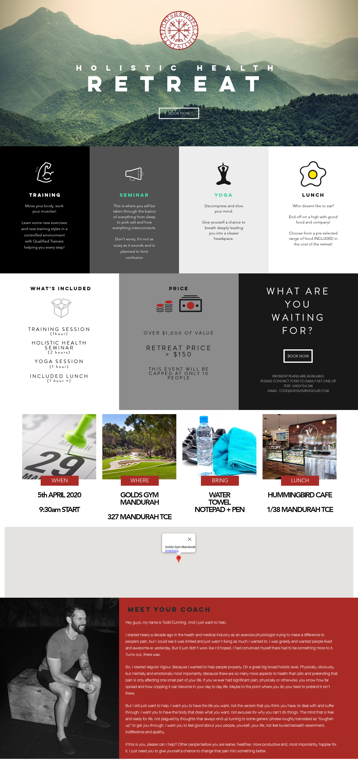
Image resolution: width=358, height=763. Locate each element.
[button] (60, 481)
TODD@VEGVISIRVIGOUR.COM (304, 390)
